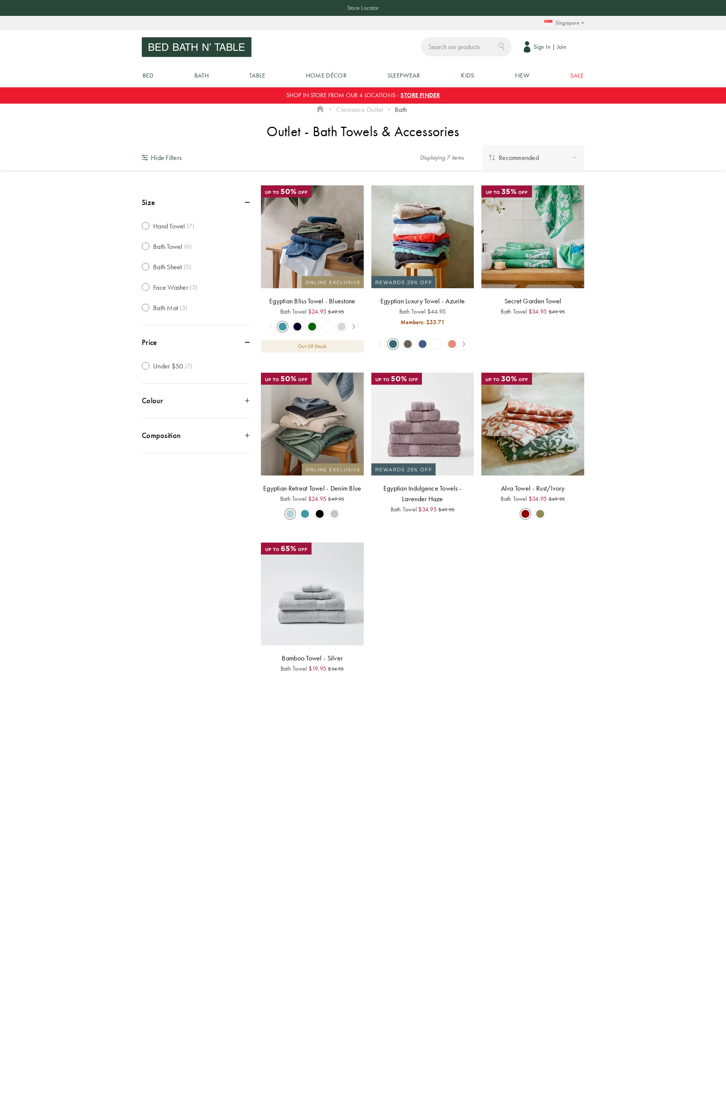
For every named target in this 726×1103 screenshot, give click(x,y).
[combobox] (466, 46)
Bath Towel (172, 246)
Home (320, 110)
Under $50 (172, 366)
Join (561, 47)
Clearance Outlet (359, 109)
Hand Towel (173, 226)
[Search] (501, 46)
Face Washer (175, 287)
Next (353, 326)
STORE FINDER (420, 95)
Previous (270, 326)
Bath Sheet (172, 267)
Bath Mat (170, 307)
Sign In (542, 47)
